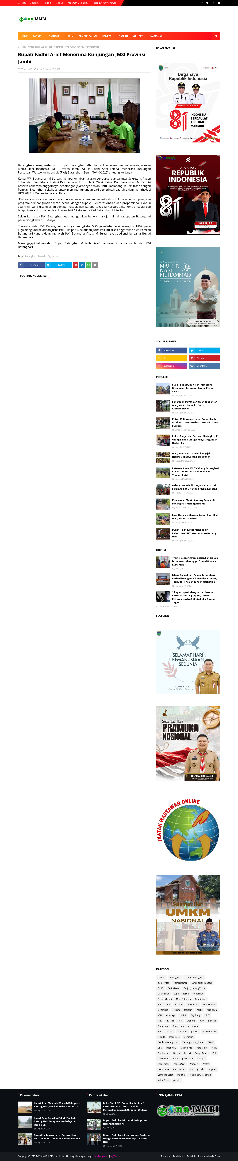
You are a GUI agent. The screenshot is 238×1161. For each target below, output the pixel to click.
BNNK (211, 1042)
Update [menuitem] (106, 36)
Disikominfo (186, 1047)
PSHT (207, 1015)
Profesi (206, 1063)
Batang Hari (164, 993)
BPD (160, 1047)
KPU (160, 1015)
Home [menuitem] (24, 36)
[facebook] (202, 3)
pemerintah (163, 982)
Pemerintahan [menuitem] (88, 36)
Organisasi (33, 46)
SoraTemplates (100, 1156)
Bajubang (195, 1015)
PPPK (214, 1047)
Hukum (176, 1009)
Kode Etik (59, 2)
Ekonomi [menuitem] (54, 36)
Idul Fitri (170, 1020)
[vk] (204, 366)
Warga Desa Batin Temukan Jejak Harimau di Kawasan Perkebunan (191, 455)
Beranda (22, 2)
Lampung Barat (165, 1074)
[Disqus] (84, 330)
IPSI (191, 1069)
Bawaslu (212, 1020)
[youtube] (218, 3)
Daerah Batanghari (194, 977)
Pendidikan (200, 999)
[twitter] (207, 3)
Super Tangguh (181, 993)
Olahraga (170, 1015)
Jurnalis (200, 1069)
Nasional (179, 1004)
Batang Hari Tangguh (202, 982)
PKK (160, 1020)
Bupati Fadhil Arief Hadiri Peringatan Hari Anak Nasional (125, 1122)
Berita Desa (173, 988)
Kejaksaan (212, 1009)
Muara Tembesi (165, 1031)
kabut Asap (163, 1080)
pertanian (193, 1026)
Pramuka (194, 1063)
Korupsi (201, 1058)
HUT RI (183, 1015)
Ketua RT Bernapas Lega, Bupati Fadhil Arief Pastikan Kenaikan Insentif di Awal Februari (195, 422)
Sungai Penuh (201, 1053)
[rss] (171, 358)
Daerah (41, 256)
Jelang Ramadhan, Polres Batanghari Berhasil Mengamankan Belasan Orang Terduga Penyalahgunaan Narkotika (194, 578)
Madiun (181, 1074)
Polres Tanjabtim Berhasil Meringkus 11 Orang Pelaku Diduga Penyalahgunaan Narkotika (195, 439)
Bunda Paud (179, 1069)
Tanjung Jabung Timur (194, 988)
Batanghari (30, 256)
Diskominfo (178, 1026)
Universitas (163, 1058)
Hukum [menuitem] (69, 36)
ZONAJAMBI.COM (44, 1156)
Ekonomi (191, 1020)
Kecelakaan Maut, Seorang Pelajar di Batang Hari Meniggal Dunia (193, 502)
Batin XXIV (171, 1047)
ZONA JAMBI (26, 69)
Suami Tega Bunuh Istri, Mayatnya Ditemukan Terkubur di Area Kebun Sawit (193, 388)
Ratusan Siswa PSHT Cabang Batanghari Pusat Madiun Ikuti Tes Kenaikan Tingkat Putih (195, 472)
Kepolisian (198, 993)
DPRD (160, 988)
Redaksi (48, 2)
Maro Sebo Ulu (183, 999)
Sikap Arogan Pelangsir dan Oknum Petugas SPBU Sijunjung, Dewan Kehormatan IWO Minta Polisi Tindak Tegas (193, 597)
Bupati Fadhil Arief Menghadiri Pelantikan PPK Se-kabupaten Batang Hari (194, 533)
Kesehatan (193, 1004)
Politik (199, 1009)
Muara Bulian (208, 1004)
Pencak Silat (179, 1063)
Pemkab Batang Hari (168, 1042)
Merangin (188, 1036)
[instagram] (213, 3)
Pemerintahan (180, 982)
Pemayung (163, 1026)
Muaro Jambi (164, 1004)
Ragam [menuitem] (37, 36)
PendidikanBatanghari (200, 1074)
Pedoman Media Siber (78, 2)
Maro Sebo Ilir (209, 1031)
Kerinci (187, 1053)
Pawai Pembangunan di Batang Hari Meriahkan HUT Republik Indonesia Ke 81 (57, 1136)
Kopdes (212, 1069)
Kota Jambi (202, 1047)
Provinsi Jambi (165, 999)
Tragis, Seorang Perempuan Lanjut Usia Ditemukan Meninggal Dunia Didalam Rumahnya (195, 561)
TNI (214, 1053)
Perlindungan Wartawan (104, 2)
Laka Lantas (163, 1063)
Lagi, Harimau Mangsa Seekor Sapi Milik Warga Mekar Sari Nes (195, 516)
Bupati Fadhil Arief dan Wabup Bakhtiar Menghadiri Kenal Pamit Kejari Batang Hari (126, 1138)
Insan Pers (174, 1036)
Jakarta (194, 1031)
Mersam (188, 1009)
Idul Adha (182, 1031)
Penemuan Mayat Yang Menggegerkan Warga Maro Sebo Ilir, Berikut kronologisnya (194, 405)
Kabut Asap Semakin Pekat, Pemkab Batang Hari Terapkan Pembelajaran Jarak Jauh (55, 1121)
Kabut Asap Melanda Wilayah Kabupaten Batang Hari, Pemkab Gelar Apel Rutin (57, 1105)
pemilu (176, 1080)
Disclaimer (35, 2)
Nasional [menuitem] (156, 36)
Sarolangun (163, 1053)
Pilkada (161, 1036)
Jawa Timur (187, 1058)
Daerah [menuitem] (123, 36)
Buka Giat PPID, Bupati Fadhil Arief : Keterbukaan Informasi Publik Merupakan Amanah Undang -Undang (125, 1106)
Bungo (176, 1053)
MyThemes (116, 1156)
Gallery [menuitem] (138, 36)
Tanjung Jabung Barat (193, 1042)
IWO (202, 1020)
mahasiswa (163, 1069)
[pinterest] (204, 358)
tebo (175, 1058)
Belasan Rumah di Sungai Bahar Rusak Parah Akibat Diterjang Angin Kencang (194, 487)
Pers (180, 1020)
